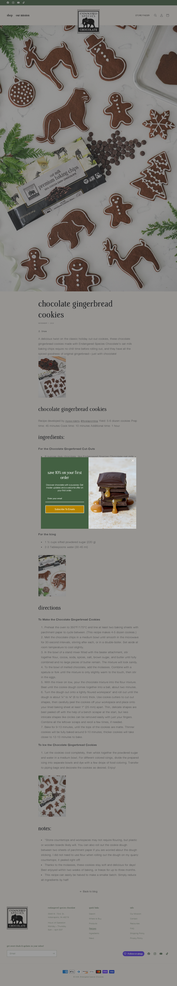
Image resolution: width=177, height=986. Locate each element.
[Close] (133, 460)
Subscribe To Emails (65, 509)
